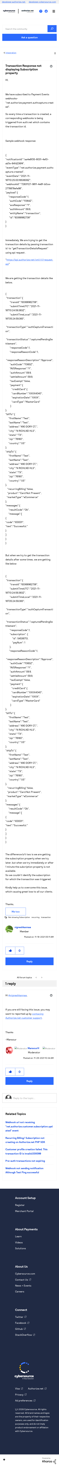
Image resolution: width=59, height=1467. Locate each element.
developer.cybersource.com (42, 1)
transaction (46, 917)
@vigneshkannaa (17, 995)
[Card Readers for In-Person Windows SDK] (36, 977)
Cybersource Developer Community (9, 11)
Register (20, 1205)
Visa (17, 1388)
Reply (29, 961)
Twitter (19, 1316)
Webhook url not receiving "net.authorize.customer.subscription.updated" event (28, 1126)
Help (42, 11)
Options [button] (55, 53)
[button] (10, 950)
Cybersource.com (25, 1273)
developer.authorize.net (14, 1)
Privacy (19, 1394)
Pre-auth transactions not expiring (25, 1160)
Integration (10, 52)
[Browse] (52, 11)
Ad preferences (23, 1400)
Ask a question (29, 37)
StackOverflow (23, 1334)
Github (19, 1328)
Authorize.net (35, 1388)
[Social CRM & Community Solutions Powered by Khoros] (49, 1460)
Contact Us (21, 1279)
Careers (19, 1291)
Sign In (46, 11)
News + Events (23, 1285)
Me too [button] (16, 911)
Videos (19, 1242)
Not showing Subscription (19, 917)
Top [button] (4, 1460)
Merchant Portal (24, 1211)
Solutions (20, 1248)
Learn (18, 1236)
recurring (35, 917)
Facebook (20, 1322)
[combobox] (29, 28)
